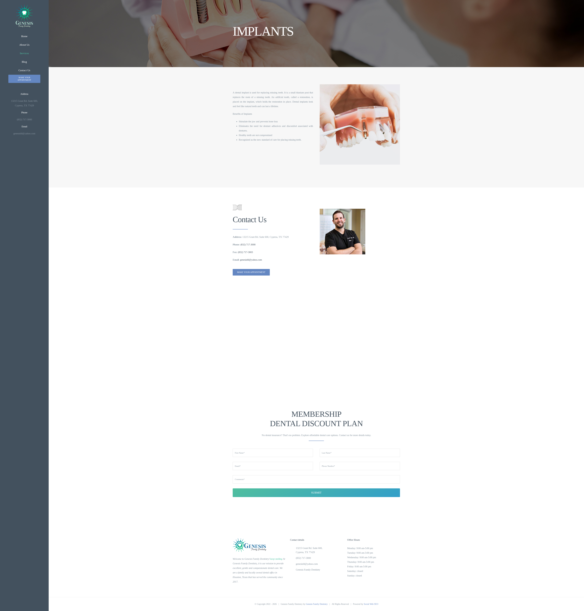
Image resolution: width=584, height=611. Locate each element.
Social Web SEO (371, 604)
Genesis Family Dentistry (308, 569)
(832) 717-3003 (245, 252)
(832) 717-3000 (247, 244)
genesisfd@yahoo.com (251, 259)
